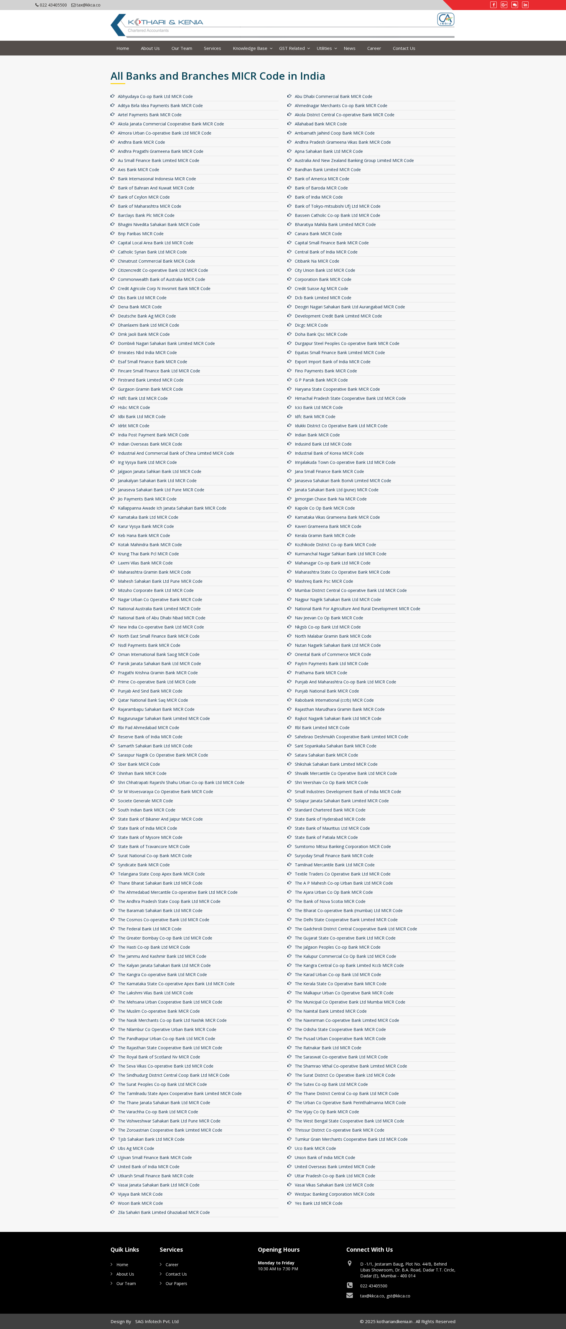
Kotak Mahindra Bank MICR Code (150, 544)
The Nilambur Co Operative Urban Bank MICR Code (167, 1029)
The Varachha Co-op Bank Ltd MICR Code (158, 1111)
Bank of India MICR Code (319, 197)
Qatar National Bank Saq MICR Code (153, 700)
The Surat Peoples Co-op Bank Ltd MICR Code (162, 1084)
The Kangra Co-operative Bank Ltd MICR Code (162, 974)
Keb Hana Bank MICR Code (144, 535)
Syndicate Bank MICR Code (144, 865)
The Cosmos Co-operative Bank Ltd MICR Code (163, 919)
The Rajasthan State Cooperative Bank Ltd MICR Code (170, 1047)
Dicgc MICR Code (311, 325)
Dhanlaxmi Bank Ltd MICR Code (148, 325)
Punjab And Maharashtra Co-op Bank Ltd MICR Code (345, 682)
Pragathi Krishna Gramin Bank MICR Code (158, 672)
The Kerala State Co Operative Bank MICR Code (340, 983)
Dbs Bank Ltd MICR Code (142, 297)
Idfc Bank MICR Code (315, 416)
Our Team (182, 48)
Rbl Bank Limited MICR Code (322, 727)
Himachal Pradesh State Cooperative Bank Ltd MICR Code (350, 398)
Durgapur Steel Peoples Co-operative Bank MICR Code (347, 343)
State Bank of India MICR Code (147, 828)
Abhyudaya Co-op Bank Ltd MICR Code (155, 96)
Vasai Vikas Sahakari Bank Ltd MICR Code (334, 1185)
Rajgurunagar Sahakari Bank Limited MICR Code (164, 718)
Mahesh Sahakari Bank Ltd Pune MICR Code (160, 581)
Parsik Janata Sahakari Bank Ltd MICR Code (159, 663)
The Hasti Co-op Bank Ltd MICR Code (154, 947)
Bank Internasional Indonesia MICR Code (157, 178)
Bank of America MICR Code (322, 178)
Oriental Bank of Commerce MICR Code (333, 654)
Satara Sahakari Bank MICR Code (326, 755)
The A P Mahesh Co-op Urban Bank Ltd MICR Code (344, 883)
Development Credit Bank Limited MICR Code (338, 316)
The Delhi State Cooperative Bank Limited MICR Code (346, 919)
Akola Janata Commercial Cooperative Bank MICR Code (171, 124)
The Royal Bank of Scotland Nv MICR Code (159, 1057)
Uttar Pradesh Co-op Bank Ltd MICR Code (335, 1176)
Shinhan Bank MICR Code (142, 773)
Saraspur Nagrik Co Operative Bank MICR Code (163, 755)
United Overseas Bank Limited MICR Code (335, 1166)
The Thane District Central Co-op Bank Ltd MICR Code (347, 1093)
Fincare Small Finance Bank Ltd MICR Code (159, 371)
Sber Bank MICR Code (139, 764)
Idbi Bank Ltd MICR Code (142, 416)
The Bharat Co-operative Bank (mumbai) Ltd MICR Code (349, 910)
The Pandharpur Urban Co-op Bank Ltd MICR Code (166, 1038)
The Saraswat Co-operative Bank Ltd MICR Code (341, 1057)
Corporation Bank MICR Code (323, 279)
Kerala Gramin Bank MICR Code (325, 535)
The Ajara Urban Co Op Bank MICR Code (334, 892)
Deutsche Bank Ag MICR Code (147, 316)
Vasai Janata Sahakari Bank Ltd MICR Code (159, 1185)
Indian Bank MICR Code (317, 435)
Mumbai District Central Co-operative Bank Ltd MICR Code (351, 590)
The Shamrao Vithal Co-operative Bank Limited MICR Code (351, 1066)
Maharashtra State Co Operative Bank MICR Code (342, 572)
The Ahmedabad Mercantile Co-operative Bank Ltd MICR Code (178, 892)
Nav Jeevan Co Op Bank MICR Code (329, 618)
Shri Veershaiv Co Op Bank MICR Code (331, 782)
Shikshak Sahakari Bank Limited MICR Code (336, 764)
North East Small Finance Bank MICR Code (159, 636)
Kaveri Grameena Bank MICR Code (328, 526)
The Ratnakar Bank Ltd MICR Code (328, 1047)
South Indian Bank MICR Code (146, 810)
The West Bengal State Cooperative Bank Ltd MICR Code (349, 1121)
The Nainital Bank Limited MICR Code (331, 1011)
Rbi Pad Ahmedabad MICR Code (148, 727)
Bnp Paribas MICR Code (141, 233)
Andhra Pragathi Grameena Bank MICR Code (160, 151)
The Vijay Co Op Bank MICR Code (327, 1111)
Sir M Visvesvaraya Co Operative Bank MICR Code (165, 791)
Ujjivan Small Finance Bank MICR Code (155, 1157)
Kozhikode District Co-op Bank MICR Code (335, 544)
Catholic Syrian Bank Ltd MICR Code (152, 252)
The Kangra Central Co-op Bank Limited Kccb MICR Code (349, 965)
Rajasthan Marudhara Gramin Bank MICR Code (340, 709)
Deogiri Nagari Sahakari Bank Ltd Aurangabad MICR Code (350, 307)
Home (122, 48)
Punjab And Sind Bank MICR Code (150, 691)
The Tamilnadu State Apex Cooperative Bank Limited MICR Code (180, 1093)
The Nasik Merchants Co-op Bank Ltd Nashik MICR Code (172, 1020)
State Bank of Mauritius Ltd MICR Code (332, 828)
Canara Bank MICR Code (318, 233)
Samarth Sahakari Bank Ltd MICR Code (155, 746)
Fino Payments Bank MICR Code (326, 371)
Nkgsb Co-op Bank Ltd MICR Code (328, 627)
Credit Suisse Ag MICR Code (321, 288)
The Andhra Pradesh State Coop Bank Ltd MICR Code (169, 901)
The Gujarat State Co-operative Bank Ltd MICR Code (345, 938)
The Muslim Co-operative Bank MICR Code (159, 1011)
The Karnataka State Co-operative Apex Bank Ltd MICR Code (176, 983)
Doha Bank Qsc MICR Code (321, 334)
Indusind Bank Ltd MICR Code (323, 444)
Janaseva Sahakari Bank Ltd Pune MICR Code (161, 489)
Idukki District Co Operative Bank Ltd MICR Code (341, 425)
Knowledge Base (250, 48)
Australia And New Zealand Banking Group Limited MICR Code (354, 160)
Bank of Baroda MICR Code (321, 188)
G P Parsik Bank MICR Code (321, 380)
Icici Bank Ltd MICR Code (319, 407)
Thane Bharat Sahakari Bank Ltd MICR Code (160, 883)
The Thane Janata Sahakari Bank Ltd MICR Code (164, 1102)
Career (374, 48)
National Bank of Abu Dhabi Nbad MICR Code (161, 618)
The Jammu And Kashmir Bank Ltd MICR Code (162, 956)
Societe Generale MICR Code (145, 800)
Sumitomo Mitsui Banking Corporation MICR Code (343, 846)
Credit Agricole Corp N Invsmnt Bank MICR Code (164, 288)
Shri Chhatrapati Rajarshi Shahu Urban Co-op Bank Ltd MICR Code (181, 782)
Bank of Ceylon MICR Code (144, 197)
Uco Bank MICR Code (315, 1148)
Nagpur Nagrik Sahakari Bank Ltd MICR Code (338, 599)
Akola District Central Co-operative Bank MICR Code (344, 114)
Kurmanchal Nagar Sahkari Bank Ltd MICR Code (340, 554)
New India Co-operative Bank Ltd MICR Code (161, 627)
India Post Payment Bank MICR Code (153, 435)
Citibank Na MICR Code (317, 261)
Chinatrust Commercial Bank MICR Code (156, 261)
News (350, 48)
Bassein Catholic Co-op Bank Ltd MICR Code (337, 215)
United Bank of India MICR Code (149, 1166)
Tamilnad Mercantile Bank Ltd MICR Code (335, 865)
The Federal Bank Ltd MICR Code (150, 929)
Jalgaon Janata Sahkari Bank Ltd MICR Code (159, 471)
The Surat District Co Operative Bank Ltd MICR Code (345, 1075)
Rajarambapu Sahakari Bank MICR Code (156, 709)
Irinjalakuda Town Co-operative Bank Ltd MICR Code (345, 462)
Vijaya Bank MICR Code (140, 1194)
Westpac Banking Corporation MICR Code (335, 1194)
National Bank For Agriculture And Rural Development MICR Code (357, 608)
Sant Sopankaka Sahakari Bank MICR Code (335, 746)
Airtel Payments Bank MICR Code (150, 114)
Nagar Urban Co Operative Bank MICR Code (160, 599)
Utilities (324, 48)
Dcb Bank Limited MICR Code (323, 297)
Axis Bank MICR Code (138, 169)
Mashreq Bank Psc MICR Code (324, 581)
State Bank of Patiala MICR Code (326, 837)
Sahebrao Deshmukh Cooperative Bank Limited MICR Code (351, 736)
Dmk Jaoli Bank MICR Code (144, 334)
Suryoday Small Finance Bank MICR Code (334, 855)
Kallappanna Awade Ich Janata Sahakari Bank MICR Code (172, 508)
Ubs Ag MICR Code (136, 1148)
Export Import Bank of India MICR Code (333, 361)
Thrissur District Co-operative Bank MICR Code (339, 1130)
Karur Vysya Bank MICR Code (146, 526)
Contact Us (404, 48)
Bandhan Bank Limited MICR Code (328, 169)
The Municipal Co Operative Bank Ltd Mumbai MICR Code (350, 1002)
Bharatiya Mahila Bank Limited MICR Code (335, 224)
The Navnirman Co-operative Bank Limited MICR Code (347, 1020)
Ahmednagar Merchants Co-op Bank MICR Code (341, 105)
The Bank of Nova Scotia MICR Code (330, 901)
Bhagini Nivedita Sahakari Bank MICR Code (159, 224)
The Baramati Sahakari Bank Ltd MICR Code (160, 910)
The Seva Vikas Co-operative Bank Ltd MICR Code (165, 1066)
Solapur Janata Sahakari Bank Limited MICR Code (342, 800)
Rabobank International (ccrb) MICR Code (334, 700)
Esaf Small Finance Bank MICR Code (152, 361)
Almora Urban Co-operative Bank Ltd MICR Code (164, 133)
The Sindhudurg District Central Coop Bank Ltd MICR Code (174, 1075)
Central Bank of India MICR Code (326, 252)
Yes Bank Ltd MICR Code (319, 1203)
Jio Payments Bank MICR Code (147, 499)
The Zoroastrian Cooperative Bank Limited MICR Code (170, 1130)
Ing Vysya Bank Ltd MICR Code (147, 462)
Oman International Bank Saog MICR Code (159, 654)
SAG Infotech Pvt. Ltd (157, 1321)
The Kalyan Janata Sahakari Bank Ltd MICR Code (164, 965)
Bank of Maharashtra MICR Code (149, 206)
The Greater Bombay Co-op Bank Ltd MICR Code (165, 938)
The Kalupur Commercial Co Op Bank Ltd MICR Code (345, 956)
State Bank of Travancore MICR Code (154, 846)
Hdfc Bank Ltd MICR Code (143, 398)
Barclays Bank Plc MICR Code (146, 215)
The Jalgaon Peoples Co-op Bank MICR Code (338, 947)
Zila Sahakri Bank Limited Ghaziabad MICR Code (164, 1212)
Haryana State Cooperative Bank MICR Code (337, 389)
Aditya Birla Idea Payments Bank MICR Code (160, 105)
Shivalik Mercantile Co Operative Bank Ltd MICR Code (346, 773)
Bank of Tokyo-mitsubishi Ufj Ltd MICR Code (338, 206)
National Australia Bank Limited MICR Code (159, 608)
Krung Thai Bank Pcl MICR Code (148, 554)
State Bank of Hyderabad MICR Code (330, 819)
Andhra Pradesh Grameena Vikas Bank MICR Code (343, 142)
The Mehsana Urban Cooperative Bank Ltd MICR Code (170, 1002)
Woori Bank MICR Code (140, 1203)
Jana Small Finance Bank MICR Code (329, 471)
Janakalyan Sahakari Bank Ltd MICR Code (157, 480)
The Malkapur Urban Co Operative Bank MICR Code (344, 993)
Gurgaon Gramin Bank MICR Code (150, 389)
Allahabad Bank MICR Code (321, 124)
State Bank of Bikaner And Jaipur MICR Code (160, 819)
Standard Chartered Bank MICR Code (330, 810)
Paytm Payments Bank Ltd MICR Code (331, 663)
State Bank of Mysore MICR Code (150, 837)
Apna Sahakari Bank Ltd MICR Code (329, 151)
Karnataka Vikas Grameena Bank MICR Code (337, 517)
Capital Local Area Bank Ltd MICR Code (155, 242)
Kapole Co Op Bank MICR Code (325, 508)
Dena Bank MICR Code (140, 307)
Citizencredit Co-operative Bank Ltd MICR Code (163, 270)
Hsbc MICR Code (134, 407)
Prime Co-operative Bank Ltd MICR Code (157, 682)
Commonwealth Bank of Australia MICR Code (161, 279)
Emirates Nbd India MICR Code (147, 352)
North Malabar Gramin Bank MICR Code (333, 636)
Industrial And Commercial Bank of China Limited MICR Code (176, 453)
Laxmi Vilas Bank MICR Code (145, 563)
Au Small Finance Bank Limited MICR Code (158, 160)
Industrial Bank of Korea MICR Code (329, 453)
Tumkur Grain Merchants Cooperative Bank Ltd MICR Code (351, 1139)
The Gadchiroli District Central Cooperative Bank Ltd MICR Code (356, 929)
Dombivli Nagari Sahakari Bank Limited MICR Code (166, 343)
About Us (150, 48)
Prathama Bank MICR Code (321, 672)
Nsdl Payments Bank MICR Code (149, 645)
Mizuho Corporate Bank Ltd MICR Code (156, 590)
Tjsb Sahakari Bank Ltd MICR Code (151, 1139)
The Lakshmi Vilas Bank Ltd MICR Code (155, 993)
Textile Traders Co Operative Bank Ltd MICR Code (343, 874)
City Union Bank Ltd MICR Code (325, 270)
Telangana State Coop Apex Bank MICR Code (161, 874)
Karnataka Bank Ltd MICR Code (148, 517)
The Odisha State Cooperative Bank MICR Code (340, 1029)
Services (212, 48)
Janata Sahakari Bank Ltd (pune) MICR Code (337, 489)
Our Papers (176, 1283)
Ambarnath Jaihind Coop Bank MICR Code (335, 133)
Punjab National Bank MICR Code (327, 691)
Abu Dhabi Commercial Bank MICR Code (333, 96)
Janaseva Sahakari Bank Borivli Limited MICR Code (343, 480)
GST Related (292, 48)
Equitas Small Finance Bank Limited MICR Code (340, 352)
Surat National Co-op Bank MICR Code (155, 855)
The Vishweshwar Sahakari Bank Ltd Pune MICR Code (169, 1121)
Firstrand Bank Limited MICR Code (151, 380)
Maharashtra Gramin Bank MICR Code (154, 572)
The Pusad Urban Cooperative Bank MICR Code (340, 1038)
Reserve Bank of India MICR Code (150, 736)
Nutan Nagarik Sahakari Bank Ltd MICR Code (338, 645)
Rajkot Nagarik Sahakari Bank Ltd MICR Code (338, 718)
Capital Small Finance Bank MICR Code (332, 242)
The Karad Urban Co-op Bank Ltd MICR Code (338, 974)
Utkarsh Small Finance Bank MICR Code (156, 1176)
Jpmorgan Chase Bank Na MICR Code (331, 499)
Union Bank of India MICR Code (325, 1157)
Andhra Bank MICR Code (141, 142)
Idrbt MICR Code (133, 425)
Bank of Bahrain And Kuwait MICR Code (156, 188)
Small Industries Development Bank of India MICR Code (348, 791)
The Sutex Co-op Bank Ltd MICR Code (331, 1084)
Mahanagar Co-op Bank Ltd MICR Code (333, 563)
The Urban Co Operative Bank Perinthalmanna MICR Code (350, 1102)
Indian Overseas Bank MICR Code (150, 444)
